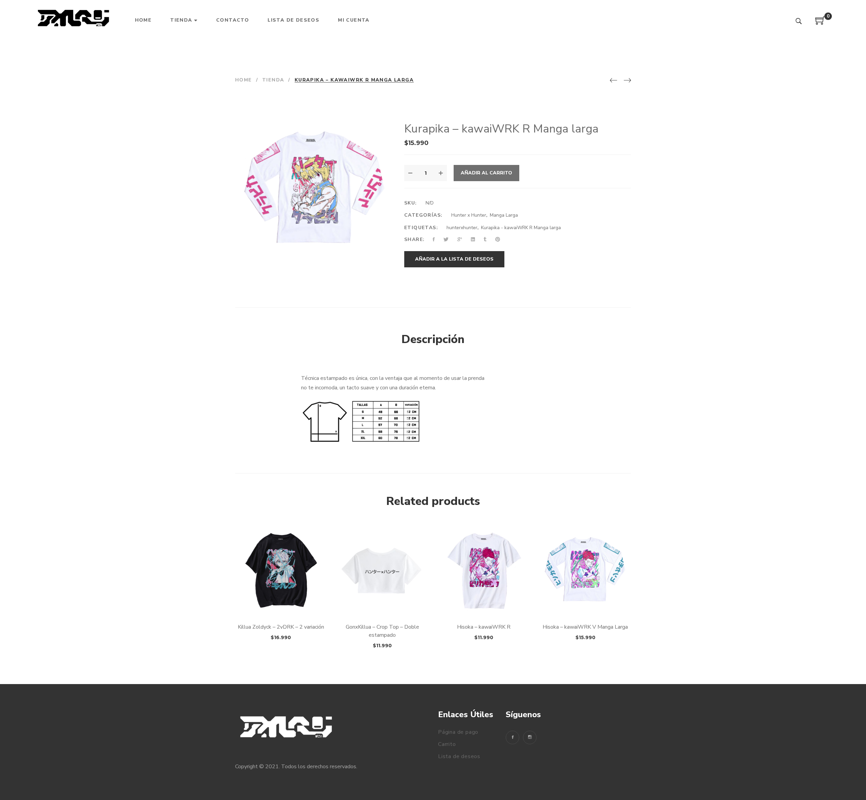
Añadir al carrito (486, 173)
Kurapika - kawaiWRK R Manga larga (521, 227)
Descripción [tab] (433, 339)
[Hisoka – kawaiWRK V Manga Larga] (585, 571)
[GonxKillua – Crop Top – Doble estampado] (382, 571)
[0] (820, 23)
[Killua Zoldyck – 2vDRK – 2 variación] (280, 571)
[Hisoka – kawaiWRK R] (483, 571)
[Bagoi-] (74, 20)
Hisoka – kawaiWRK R (483, 627)
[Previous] (613, 81)
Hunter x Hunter (468, 215)
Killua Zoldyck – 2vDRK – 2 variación (281, 627)
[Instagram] (530, 737)
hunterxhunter (462, 227)
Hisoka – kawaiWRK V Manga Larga (585, 627)
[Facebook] (512, 737)
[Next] (627, 81)
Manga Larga (504, 215)
